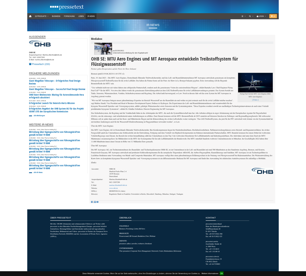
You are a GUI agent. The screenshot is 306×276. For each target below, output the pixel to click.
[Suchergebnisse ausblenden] (97, 202)
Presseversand (124, 236)
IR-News (91, 16)
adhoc (129, 243)
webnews (141, 243)
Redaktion (141, 236)
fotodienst (148, 243)
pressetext (122, 243)
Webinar (152, 236)
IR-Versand (133, 236)
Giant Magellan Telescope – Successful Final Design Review (57, 89)
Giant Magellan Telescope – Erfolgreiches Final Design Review (54, 82)
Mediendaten (168, 251)
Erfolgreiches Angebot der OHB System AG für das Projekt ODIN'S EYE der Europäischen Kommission (56, 110)
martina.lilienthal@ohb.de (118, 185)
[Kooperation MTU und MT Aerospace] (103, 49)
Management (146, 251)
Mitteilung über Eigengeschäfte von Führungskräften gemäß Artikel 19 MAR (54, 133)
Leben (81, 16)
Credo (161, 251)
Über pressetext (124, 251)
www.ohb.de (113, 188)
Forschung (69, 16)
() (274, 16)
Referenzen (177, 251)
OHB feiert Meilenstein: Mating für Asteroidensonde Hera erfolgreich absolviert (56, 96)
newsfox (134, 243)
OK (221, 273)
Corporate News (136, 251)
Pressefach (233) (40, 64)
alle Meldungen (39, 115)
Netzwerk (155, 251)
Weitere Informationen (210, 273)
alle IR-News (38, 172)
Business (56, 16)
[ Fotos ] (255, 99)
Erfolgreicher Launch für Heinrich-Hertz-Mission (52, 103)
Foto (147, 236)
